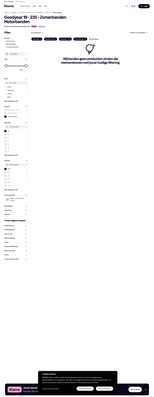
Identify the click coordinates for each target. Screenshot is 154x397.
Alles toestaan (104, 389)
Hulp (45, 6)
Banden (7, 38)
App (40, 6)
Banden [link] (48, 12)
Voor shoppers (9, 1)
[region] (77, 382)
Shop (34, 6)
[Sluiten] (114, 373)
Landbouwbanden (12, 47)
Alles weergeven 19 (11, 155)
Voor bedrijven (20, 1)
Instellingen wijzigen (50, 389)
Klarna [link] (6, 12)
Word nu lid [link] (135, 389)
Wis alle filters (93, 39)
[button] (134, 6)
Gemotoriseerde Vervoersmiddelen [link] (31, 12)
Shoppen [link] (14, 12)
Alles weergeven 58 (11, 101)
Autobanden (10, 41)
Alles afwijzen (85, 389)
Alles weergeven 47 (11, 189)
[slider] (6, 65)
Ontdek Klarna (25, 6)
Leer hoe (41, 26)
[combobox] (138, 32)
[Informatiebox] (42, 33)
